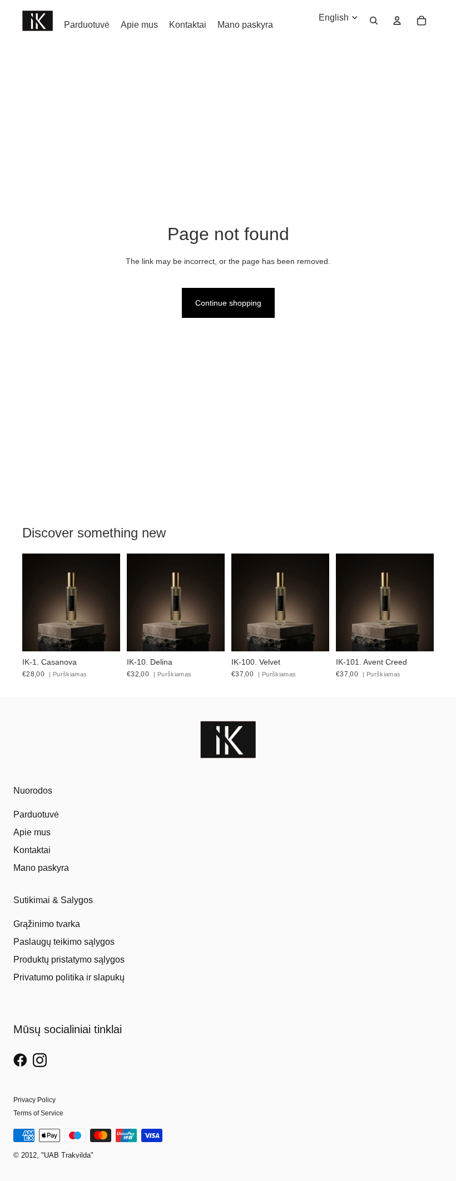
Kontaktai (32, 850)
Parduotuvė (36, 814)
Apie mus (32, 832)
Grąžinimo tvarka (46, 924)
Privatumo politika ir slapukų (69, 977)
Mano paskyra (41, 868)
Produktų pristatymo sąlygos (69, 959)
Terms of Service (38, 1113)
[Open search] (373, 20)
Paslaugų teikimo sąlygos (64, 941)
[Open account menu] (397, 20)
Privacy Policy (34, 1100)
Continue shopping (228, 302)
